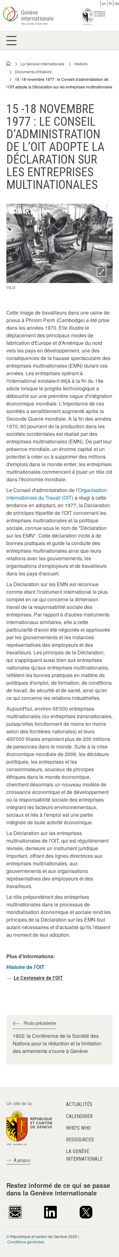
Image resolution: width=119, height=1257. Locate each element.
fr (110, 3)
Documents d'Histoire (33, 71)
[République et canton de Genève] (29, 1127)
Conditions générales (25, 1241)
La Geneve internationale (42, 63)
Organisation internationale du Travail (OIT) (56, 493)
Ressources (80, 1140)
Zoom (101, 272)
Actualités (79, 1104)
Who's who (78, 1128)
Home (8, 63)
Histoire (81, 63)
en (104, 3)
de (117, 3)
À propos (22, 1160)
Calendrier (79, 1116)
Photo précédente (40, 1023)
